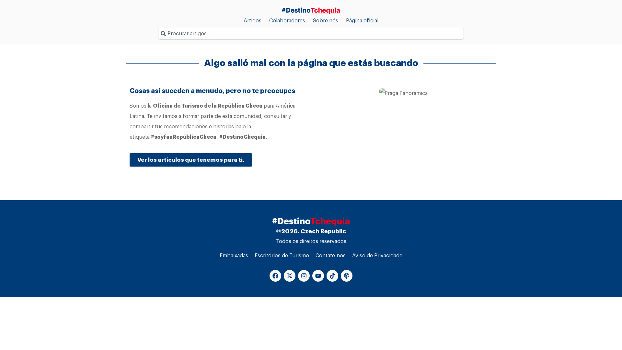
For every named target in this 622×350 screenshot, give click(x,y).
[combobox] (311, 34)
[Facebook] (275, 276)
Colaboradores (287, 20)
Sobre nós (325, 20)
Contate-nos (331, 255)
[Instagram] (304, 276)
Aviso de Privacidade (377, 255)
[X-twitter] (289, 276)
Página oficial (362, 20)
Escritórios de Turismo (282, 255)
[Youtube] (318, 276)
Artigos (252, 20)
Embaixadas (234, 255)
